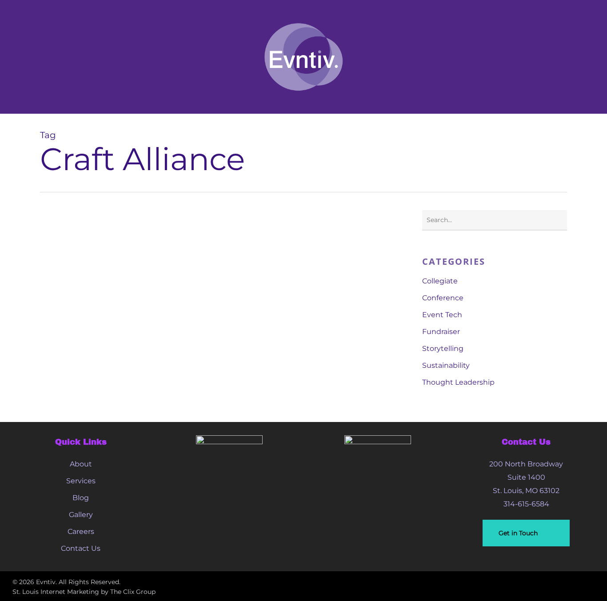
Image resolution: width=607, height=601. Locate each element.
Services (81, 481)
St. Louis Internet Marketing (55, 592)
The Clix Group (133, 592)
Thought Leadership (458, 382)
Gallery (81, 514)
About (81, 464)
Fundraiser (441, 331)
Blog (80, 498)
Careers (81, 531)
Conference (442, 298)
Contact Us (80, 548)
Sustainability (446, 365)
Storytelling (442, 348)
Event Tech (442, 314)
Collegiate (440, 281)
